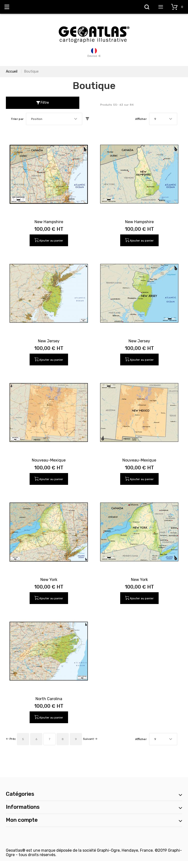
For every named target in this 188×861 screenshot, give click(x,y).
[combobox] (54, 119)
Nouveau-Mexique (49, 460)
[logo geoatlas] (94, 24)
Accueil (11, 71)
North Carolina (48, 698)
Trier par (17, 119)
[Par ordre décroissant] (87, 119)
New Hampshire (49, 221)
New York (48, 579)
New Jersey (48, 341)
